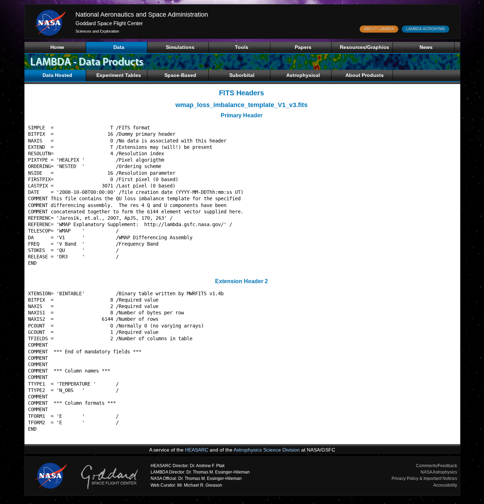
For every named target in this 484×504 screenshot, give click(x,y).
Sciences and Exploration (97, 31)
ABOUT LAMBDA (379, 28)
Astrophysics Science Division (266, 450)
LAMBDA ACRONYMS (425, 28)
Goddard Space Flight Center (109, 23)
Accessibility (445, 485)
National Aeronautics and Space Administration (141, 14)
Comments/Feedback (436, 465)
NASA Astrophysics (439, 472)
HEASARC (196, 450)
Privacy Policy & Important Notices (424, 478)
